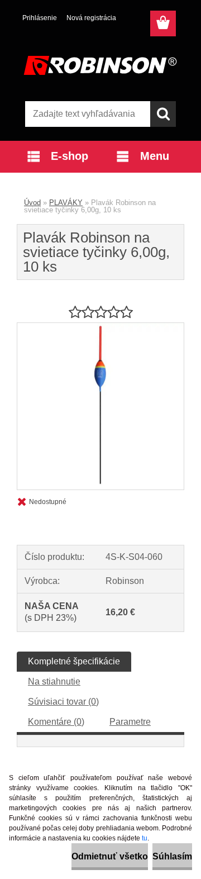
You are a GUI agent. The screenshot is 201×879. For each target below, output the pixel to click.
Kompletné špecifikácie (74, 661)
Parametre (130, 721)
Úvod (32, 202)
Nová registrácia (91, 18)
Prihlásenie (39, 18)
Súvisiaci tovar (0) (63, 701)
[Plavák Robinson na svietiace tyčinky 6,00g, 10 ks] (100, 327)
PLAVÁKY (66, 202)
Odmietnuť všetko (109, 856)
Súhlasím (172, 856)
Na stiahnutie (54, 681)
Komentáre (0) (56, 721)
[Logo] (100, 65)
